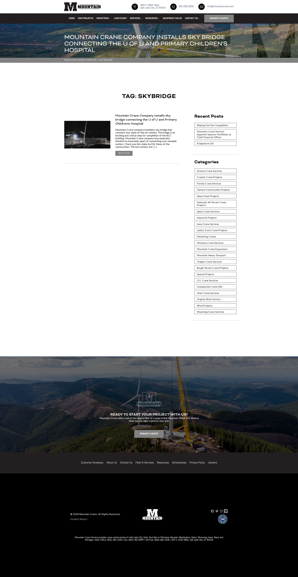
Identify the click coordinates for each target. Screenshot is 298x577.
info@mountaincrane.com (220, 6)
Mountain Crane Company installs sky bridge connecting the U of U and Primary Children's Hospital (146, 120)
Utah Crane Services (208, 293)
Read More (124, 153)
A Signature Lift (205, 143)
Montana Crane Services (210, 242)
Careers (212, 463)
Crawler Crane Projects (209, 177)
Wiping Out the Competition (212, 125)
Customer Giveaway (92, 463)
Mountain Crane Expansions (212, 249)
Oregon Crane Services (209, 261)
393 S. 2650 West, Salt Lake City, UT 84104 (192, 539)
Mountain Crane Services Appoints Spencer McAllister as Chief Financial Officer (214, 134)
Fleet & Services (144, 463)
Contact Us (126, 463)
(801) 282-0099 (136, 539)
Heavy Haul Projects (208, 196)
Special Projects (205, 274)
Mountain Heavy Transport (211, 255)
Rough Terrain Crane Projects (212, 267)
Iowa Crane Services (208, 224)
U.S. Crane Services (207, 280)
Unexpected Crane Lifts (209, 286)
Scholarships (179, 463)
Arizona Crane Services (209, 170)
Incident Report (78, 519)
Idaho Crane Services (208, 211)
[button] (103, 18)
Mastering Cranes (206, 236)
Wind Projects (204, 305)
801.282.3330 (186, 6)
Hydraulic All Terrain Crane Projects (211, 204)
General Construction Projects (213, 189)
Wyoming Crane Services (210, 311)
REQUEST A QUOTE (219, 18)
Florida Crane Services (209, 183)
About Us (111, 463)
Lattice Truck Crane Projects (212, 230)
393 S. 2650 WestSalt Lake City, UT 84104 (153, 6)
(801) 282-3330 (114, 539)
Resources (163, 463)
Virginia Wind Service (208, 299)
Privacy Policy (197, 463)
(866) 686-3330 (161, 539)
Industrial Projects (207, 217)
